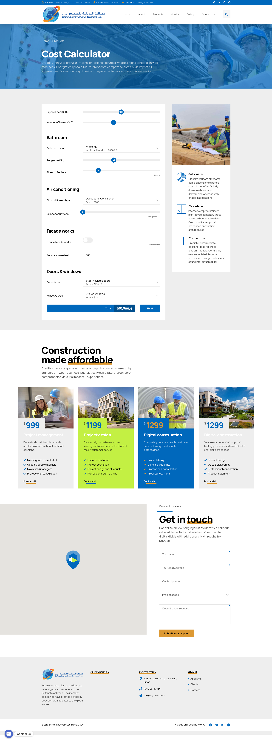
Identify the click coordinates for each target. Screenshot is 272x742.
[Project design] (106, 407)
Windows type (55, 295)
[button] (73, 560)
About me (196, 678)
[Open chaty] (9, 734)
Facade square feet (58, 255)
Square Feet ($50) (57, 112)
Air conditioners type (59, 200)
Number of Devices (58, 214)
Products (158, 14)
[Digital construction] (166, 407)
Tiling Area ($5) (55, 160)
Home (127, 14)
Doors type (53, 282)
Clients (194, 684)
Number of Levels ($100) (61, 122)
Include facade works (59, 242)
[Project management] (46, 407)
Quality (175, 14)
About (141, 14)
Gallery (190, 14)
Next (150, 308)
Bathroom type (55, 148)
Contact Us (208, 14)
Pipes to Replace (56, 172)
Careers (195, 690)
